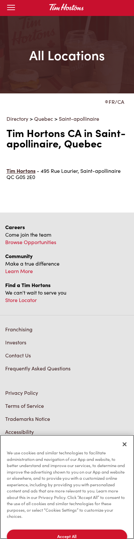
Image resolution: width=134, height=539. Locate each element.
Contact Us (18, 355)
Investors (15, 342)
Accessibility (19, 431)
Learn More (19, 271)
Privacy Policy (21, 392)
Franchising (19, 329)
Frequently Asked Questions (38, 368)
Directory (17, 118)
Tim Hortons (21, 171)
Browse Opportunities (30, 242)
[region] (67, 487)
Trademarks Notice (27, 418)
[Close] (124, 444)
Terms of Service (24, 405)
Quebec (43, 118)
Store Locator (21, 300)
